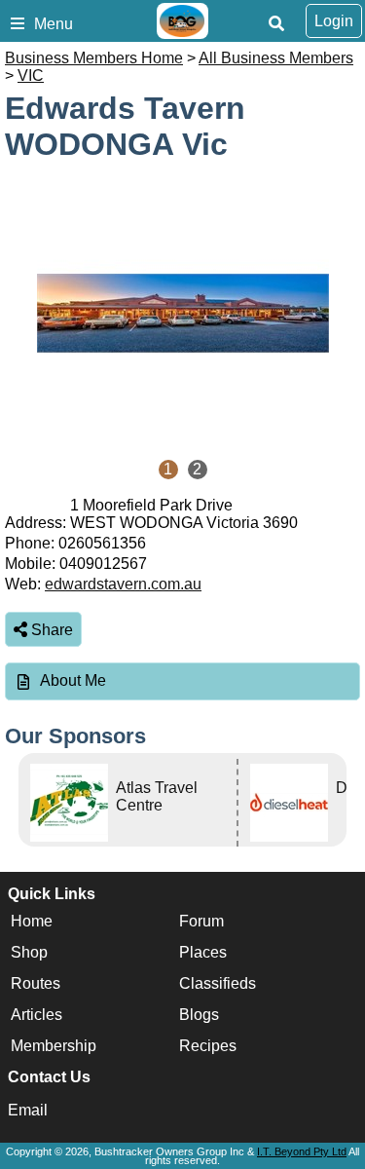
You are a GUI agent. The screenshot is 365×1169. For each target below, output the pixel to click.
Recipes (208, 1046)
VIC (31, 75)
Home (32, 922)
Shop (29, 953)
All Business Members (276, 58)
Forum (201, 922)
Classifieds (217, 984)
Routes (35, 984)
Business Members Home (94, 58)
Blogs (199, 1015)
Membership (53, 1046)
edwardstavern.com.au (123, 584)
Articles (36, 1015)
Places (203, 953)
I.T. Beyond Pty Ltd (302, 1151)
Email (28, 1110)
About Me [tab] (73, 680)
